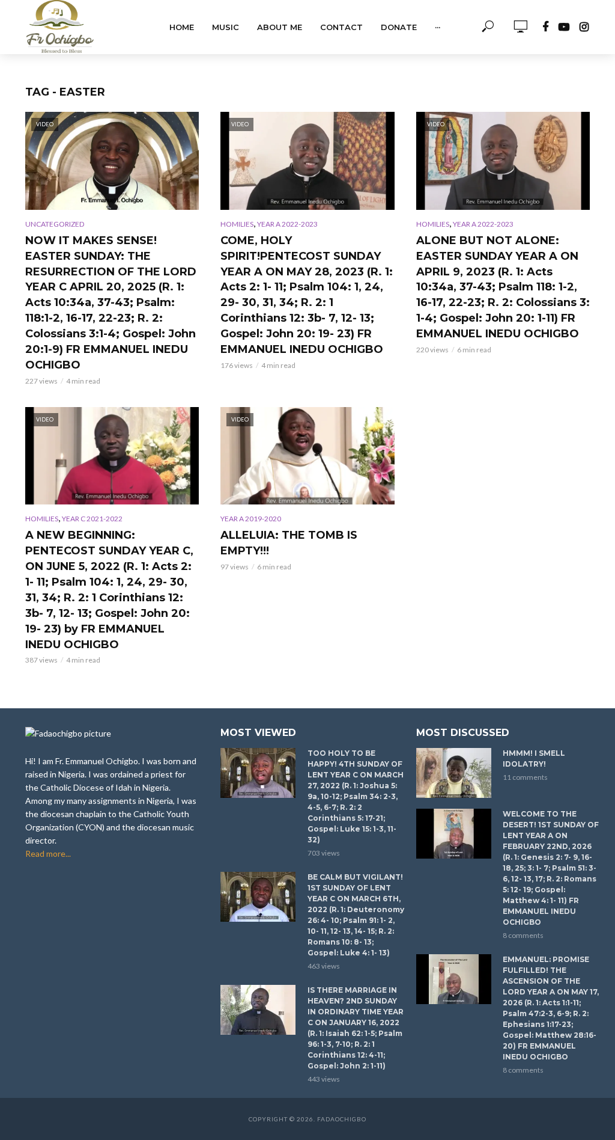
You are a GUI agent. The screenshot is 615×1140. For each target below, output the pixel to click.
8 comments (523, 935)
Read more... (48, 853)
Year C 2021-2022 (92, 518)
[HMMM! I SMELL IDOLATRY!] (454, 773)
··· (437, 27)
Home (181, 27)
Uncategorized (54, 223)
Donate (399, 27)
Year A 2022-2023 (287, 223)
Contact (341, 27)
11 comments (525, 777)
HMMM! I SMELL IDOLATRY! (534, 758)
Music (225, 27)
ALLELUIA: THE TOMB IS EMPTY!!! (288, 543)
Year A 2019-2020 (250, 518)
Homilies (236, 223)
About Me (279, 27)
